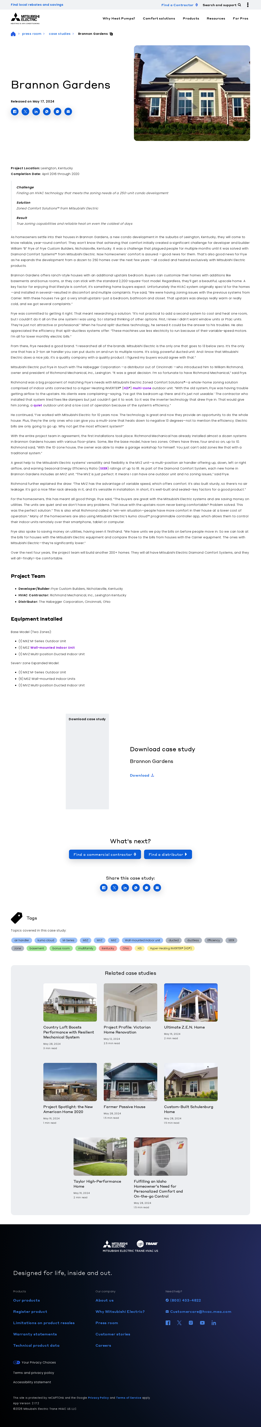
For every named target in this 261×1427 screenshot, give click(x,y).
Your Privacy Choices (39, 1362)
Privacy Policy (98, 1398)
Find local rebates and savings (37, 4)
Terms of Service (128, 1398)
